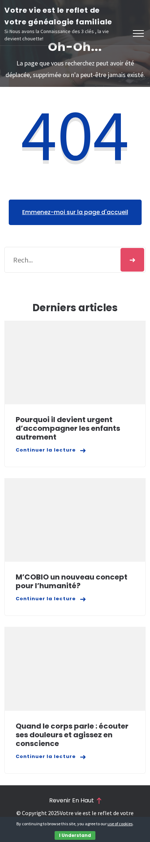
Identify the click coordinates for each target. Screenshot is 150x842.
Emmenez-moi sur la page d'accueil (75, 212)
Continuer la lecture (46, 449)
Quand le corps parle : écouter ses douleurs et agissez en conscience (72, 735)
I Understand (75, 835)
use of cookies (120, 823)
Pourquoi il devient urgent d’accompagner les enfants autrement (68, 428)
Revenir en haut (71, 800)
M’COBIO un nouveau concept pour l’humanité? (71, 581)
